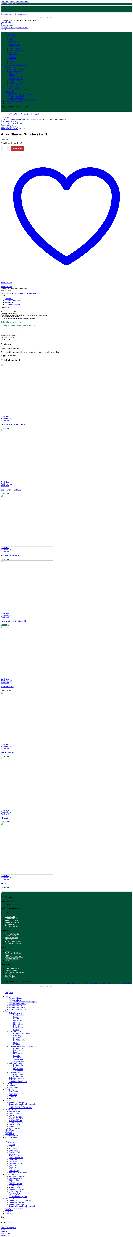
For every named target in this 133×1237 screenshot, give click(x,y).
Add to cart (17, 148)
